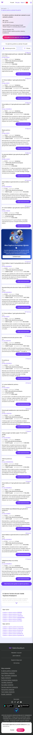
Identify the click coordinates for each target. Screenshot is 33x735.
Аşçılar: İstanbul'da (6, 677)
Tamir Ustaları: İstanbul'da (7, 692)
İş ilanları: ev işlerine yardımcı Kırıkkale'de (13, 633)
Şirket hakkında (16, 655)
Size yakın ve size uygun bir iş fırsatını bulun (16, 37)
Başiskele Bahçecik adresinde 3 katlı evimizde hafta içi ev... (16, 288)
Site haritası (17, 663)
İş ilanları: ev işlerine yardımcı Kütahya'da (13, 630)
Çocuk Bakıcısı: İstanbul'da (8, 673)
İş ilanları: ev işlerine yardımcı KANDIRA (12, 612)
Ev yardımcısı (5, 360)
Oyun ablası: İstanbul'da (7, 684)
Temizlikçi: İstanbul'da (6, 682)
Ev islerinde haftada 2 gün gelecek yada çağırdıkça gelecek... (15, 155)
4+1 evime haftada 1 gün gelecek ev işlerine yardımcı (16, 207)
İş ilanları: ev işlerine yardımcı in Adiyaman (13, 628)
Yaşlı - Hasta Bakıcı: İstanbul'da (9, 675)
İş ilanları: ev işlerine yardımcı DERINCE (12, 619)
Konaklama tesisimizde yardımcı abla (12, 337)
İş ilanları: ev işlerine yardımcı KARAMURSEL (14, 617)
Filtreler (28, 48)
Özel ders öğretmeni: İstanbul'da (9, 687)
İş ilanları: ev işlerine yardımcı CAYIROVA (13, 616)
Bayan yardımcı (6, 130)
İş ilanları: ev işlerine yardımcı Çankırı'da (12, 632)
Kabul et (20, 730)
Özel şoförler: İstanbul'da (7, 689)
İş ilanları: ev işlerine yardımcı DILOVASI (12, 621)
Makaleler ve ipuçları (16, 652)
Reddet (12, 730)
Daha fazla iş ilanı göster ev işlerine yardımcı (16, 583)
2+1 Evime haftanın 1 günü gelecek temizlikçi (13, 80)
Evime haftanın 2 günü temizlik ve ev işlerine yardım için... (15, 182)
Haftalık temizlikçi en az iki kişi (10, 560)
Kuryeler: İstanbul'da (6, 694)
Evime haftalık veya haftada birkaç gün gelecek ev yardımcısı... (15, 509)
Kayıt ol (23, 2)
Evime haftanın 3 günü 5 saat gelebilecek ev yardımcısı (16, 263)
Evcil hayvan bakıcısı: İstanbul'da (9, 680)
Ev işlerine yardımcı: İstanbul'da (9, 670)
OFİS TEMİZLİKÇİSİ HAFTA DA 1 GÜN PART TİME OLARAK (16, 54)
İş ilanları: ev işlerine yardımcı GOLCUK (12, 614)
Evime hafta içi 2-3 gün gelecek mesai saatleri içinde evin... (16, 105)
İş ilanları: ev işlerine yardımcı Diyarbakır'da (13, 635)
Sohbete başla (16, 256)
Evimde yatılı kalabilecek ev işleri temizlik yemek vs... (16, 410)
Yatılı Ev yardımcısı (7, 458)
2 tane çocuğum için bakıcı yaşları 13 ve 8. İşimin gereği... (14, 433)
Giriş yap (17, 2)
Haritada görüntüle (10, 48)
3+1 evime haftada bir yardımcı (10, 384)
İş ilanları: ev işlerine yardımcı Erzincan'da (13, 627)
